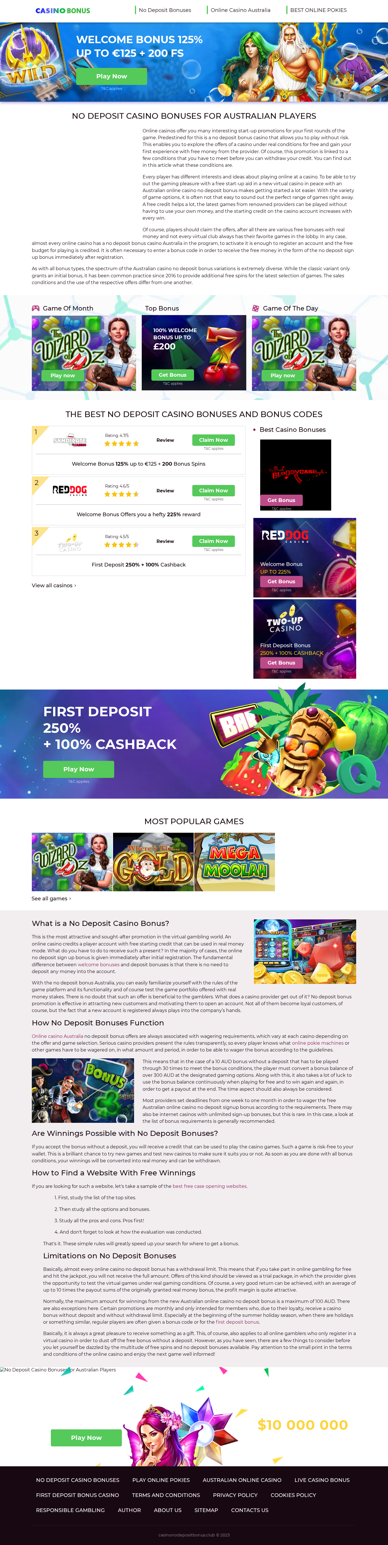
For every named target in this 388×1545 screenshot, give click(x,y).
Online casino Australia (57, 1036)
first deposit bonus (237, 1322)
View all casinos (52, 586)
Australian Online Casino (242, 1480)
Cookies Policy (293, 1495)
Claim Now (213, 440)
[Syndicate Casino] (70, 440)
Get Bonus (173, 375)
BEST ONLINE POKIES (318, 10)
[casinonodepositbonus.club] (61, 10)
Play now (63, 375)
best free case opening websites (210, 1186)
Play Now (111, 76)
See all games (49, 899)
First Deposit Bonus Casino (77, 1495)
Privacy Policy (235, 1495)
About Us (168, 1510)
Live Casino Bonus (322, 1480)
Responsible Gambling (70, 1510)
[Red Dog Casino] (70, 491)
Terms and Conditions (166, 1495)
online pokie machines (318, 1043)
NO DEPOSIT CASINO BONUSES (77, 1480)
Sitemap (206, 1510)
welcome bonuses (99, 964)
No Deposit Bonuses (165, 10)
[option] (84, 347)
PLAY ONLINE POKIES (161, 1480)
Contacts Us (249, 1510)
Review (165, 440)
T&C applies (111, 88)
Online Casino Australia (241, 10)
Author (129, 1510)
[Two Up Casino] (70, 541)
